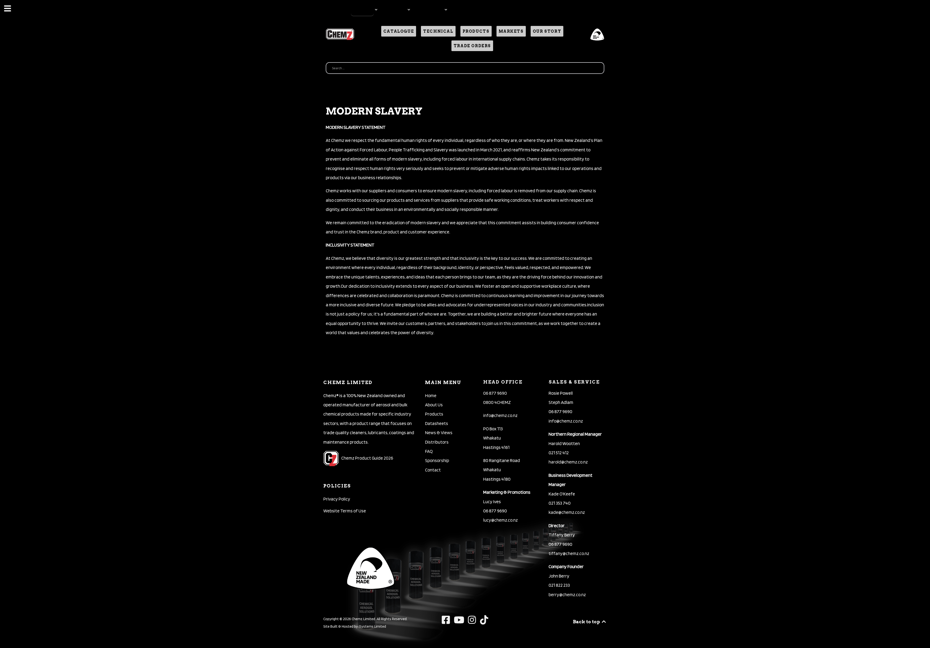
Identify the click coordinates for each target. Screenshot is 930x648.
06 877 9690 (495, 393)
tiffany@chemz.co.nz (569, 553)
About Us (434, 405)
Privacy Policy (336, 499)
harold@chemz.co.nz (568, 462)
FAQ (429, 451)
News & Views (438, 432)
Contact (433, 470)
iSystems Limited (372, 626)
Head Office (502, 382)
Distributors (437, 442)
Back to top (587, 622)
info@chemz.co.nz (500, 415)
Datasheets (436, 423)
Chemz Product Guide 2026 (367, 458)
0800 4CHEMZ (497, 402)
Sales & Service (574, 382)
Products (434, 414)
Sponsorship (437, 460)
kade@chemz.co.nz (567, 512)
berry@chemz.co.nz (567, 594)
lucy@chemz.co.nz (500, 520)
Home (430, 395)
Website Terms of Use (344, 511)
